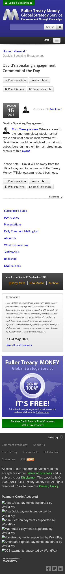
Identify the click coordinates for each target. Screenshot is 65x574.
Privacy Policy (48, 486)
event (26, 151)
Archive (53, 283)
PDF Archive (51, 452)
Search (50, 26)
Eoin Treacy (56, 109)
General (19, 51)
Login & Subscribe (18, 2)
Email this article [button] (41, 89)
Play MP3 (18, 283)
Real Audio (36, 283)
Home (7, 51)
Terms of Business (39, 473)
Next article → (39, 80)
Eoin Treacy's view (25, 129)
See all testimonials (19, 345)
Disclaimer (28, 477)
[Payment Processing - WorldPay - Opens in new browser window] (14, 560)
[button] (59, 27)
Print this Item (15, 89)
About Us (39, 445)
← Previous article (15, 80)
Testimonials (30, 452)
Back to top (54, 197)
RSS (23, 459)
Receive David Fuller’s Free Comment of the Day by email (32, 423)
